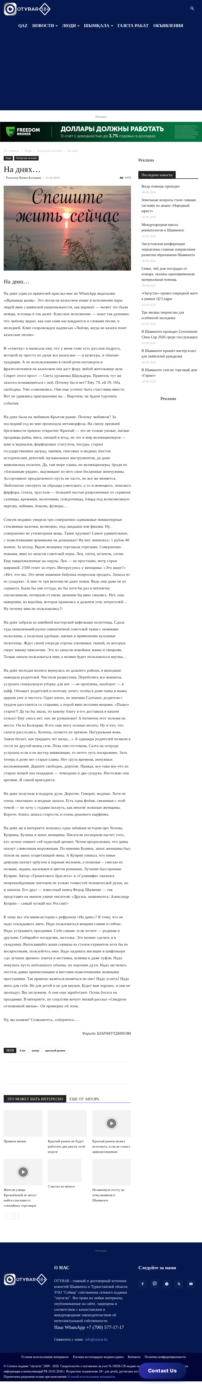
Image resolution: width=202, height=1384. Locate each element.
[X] (57, 1073)
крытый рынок (55, 1050)
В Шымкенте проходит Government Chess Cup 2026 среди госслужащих (170, 334)
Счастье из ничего (61, 1186)
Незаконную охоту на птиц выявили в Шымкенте (108, 1195)
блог (23, 1050)
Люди (28, 151)
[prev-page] (7, 1216)
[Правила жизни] (23, 1123)
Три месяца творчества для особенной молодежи (163, 315)
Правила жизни (15, 1141)
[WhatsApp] (9, 1073)
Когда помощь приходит (161, 186)
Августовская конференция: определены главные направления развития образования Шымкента (168, 249)
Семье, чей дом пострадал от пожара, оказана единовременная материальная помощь (168, 274)
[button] (192, 8)
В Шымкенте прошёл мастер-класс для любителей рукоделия (169, 353)
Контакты (134, 1357)
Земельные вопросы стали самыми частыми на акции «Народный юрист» (169, 205)
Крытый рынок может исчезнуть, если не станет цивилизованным (111, 1146)
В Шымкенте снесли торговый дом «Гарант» (169, 372)
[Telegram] (21, 1073)
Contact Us (162, 1371)
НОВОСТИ (43, 25)
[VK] (33, 1073)
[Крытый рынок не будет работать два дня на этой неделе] (67, 1123)
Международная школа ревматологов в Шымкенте (163, 227)
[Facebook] (45, 1073)
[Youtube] (191, 1284)
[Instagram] (154, 1283)
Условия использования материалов (45, 1357)
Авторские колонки (49, 151)
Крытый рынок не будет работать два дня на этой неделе (66, 1146)
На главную (11, 151)
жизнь (35, 1050)
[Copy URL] (69, 1073)
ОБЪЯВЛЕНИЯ (168, 25)
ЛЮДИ (69, 25)
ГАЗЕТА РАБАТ (133, 25)
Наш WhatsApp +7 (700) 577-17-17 (89, 1327)
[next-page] (15, 1216)
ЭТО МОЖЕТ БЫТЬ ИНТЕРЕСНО (35, 1099)
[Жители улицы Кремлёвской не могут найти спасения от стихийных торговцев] (23, 1172)
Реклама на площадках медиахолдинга (98, 1357)
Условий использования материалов (91, 1376)
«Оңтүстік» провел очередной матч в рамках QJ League (170, 296)
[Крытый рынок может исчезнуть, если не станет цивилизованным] (111, 1123)
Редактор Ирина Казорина (23, 177)
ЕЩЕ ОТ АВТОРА (84, 1099)
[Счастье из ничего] (67, 1170)
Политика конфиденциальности (165, 1357)
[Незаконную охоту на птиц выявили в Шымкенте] (111, 1172)
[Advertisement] (101, 73)
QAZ (23, 25)
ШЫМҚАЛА (96, 25)
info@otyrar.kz (96, 1339)
